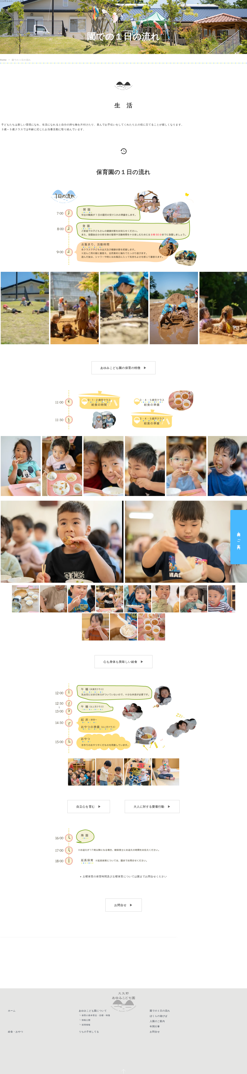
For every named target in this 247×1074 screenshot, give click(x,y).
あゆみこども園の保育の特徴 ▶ (123, 368)
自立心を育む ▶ (94, 806)
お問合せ (159, 1034)
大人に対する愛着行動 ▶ (146, 806)
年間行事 (159, 1028)
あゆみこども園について (96, 1010)
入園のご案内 (162, 1022)
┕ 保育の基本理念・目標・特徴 (99, 1015)
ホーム (13, 1010)
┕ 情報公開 (88, 1020)
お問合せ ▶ (123, 904)
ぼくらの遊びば (163, 1016)
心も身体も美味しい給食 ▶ (123, 661)
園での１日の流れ (164, 1010)
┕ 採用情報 (88, 1026)
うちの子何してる (92, 1034)
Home (3, 60)
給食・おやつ (17, 1034)
